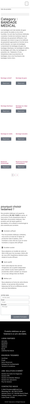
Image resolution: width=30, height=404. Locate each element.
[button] (26, 4)
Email (2, 300)
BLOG (3, 349)
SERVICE (4, 347)
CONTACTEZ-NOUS (8, 351)
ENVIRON (4, 343)
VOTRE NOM (5, 295)
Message (3, 304)
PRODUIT (4, 345)
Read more (6, 83)
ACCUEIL (4, 341)
